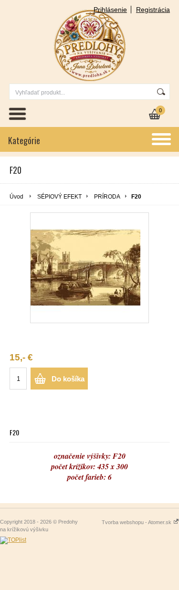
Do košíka (68, 379)
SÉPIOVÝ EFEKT (59, 196)
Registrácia (153, 9)
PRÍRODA (107, 196)
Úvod (16, 196)
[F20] (89, 267)
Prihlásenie (110, 9)
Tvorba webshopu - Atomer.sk (137, 522)
